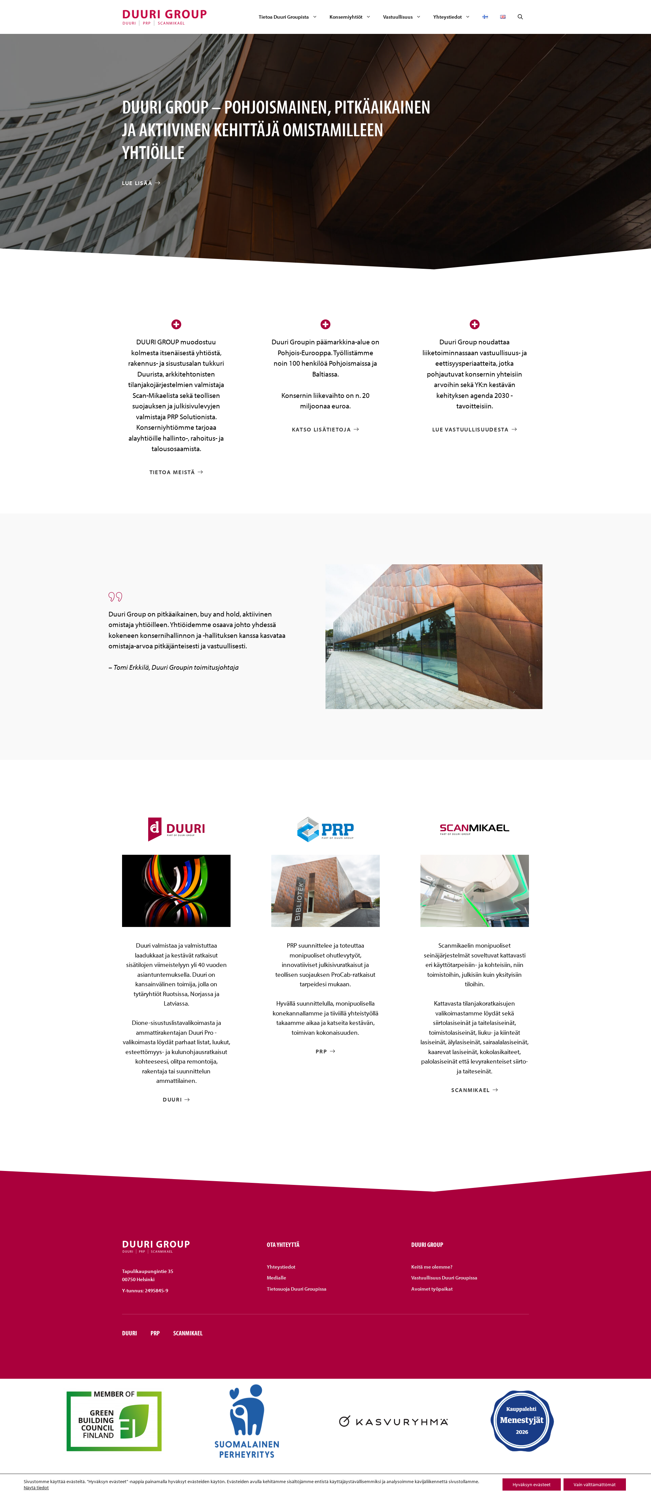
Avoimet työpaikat (432, 1289)
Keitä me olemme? (431, 1267)
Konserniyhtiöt (346, 17)
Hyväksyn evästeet (532, 1484)
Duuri (129, 1333)
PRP (155, 1333)
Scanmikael (188, 1333)
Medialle (276, 1277)
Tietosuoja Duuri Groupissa (297, 1289)
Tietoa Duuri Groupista (284, 17)
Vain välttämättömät (595, 1484)
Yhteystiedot (447, 17)
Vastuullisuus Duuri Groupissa (444, 1277)
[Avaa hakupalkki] (520, 17)
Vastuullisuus (398, 17)
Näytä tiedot (36, 1487)
